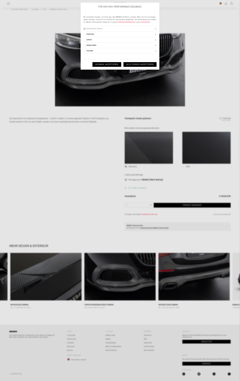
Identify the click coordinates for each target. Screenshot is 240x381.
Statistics (90, 34)
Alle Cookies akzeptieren (140, 64)
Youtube (89, 51)
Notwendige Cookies (94, 29)
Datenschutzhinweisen (126, 22)
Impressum (145, 22)
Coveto (89, 40)
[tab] (120, 28)
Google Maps (91, 45)
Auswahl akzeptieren (106, 64)
